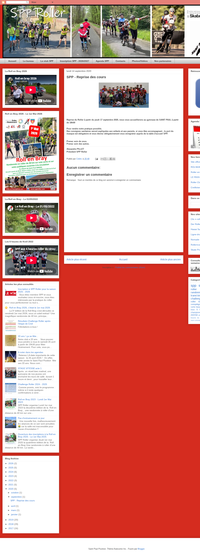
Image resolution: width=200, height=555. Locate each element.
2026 (11, 463)
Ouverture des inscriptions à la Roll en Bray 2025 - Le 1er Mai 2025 (37, 435)
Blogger (141, 549)
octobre (15, 492)
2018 (11, 524)
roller (194, 289)
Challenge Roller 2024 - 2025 (32, 384)
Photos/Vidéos (140, 61)
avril (13, 506)
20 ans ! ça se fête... (28, 336)
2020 (11, 489)
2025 (11, 467)
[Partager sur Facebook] (110, 158)
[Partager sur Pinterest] (113, 158)
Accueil (12, 61)
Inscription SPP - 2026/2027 (74, 61)
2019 (11, 519)
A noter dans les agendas (30, 352)
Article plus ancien (170, 259)
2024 (11, 472)
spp (193, 285)
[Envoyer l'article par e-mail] (96, 159)
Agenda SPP (102, 61)
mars (14, 510)
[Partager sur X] (108, 158)
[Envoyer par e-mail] (102, 158)
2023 (11, 476)
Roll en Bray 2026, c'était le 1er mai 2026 (29, 307)
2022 (11, 480)
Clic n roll (195, 219)
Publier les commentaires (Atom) (130, 267)
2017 (11, 528)
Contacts (120, 61)
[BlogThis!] (105, 158)
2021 (11, 484)
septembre (16, 497)
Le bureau (28, 61)
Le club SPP (46, 61)
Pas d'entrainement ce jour (31, 418)
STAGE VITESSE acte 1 (30, 368)
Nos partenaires (162, 61)
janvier (14, 514)
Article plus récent (76, 259)
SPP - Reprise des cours (22, 500)
